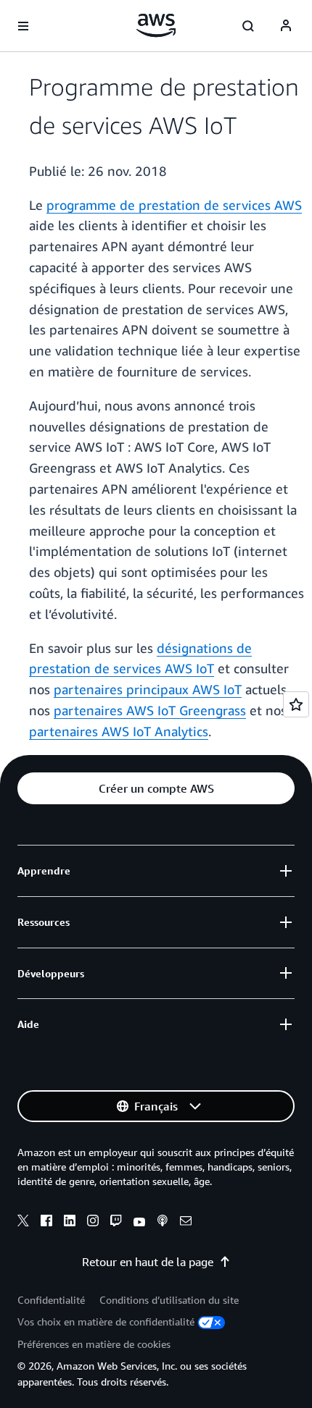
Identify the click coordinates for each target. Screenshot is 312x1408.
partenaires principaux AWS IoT (148, 689)
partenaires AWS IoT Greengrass (150, 710)
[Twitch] (116, 1223)
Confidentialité (51, 1300)
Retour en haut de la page (147, 1262)
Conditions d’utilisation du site (169, 1300)
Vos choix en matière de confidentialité (105, 1321)
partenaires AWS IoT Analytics (118, 731)
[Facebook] (46, 1223)
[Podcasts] (162, 1223)
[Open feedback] (296, 704)
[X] (23, 1223)
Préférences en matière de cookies (94, 1344)
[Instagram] (93, 1223)
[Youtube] (139, 1223)
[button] (156, 788)
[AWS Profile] (285, 26)
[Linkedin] (69, 1223)
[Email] (186, 1223)
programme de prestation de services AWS (174, 205)
